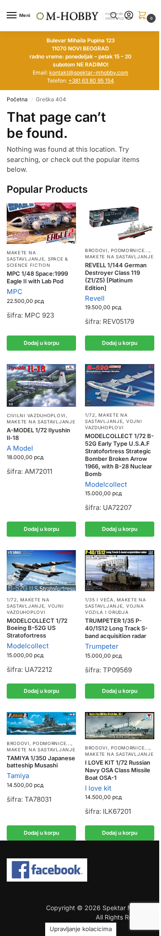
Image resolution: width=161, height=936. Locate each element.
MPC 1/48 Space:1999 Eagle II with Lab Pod (37, 277)
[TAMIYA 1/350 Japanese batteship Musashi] (41, 723)
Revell (95, 298)
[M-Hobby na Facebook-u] (80, 870)
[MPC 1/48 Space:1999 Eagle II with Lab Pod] (41, 223)
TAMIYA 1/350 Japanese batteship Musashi (41, 761)
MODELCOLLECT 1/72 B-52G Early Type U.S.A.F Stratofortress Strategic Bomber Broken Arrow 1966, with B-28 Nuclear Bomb (119, 454)
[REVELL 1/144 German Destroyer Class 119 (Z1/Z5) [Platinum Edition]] (119, 222)
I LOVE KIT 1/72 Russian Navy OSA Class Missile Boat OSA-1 (117, 770)
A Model (20, 448)
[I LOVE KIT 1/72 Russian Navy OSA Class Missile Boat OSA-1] (119, 725)
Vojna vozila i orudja (114, 609)
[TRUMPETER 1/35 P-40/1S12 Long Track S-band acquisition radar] (119, 570)
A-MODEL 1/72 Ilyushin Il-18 (38, 434)
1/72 (90, 415)
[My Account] (128, 16)
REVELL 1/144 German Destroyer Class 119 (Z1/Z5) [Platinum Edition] (116, 276)
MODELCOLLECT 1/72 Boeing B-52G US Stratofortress (37, 628)
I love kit (98, 788)
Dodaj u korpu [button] (41, 343)
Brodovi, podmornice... (117, 250)
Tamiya (18, 775)
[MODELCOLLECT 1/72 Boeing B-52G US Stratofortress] (41, 570)
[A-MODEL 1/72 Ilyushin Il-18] (41, 385)
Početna (17, 99)
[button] (144, 15)
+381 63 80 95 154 (91, 80)
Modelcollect (106, 484)
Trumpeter (102, 646)
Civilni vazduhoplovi (36, 415)
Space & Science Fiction (37, 262)
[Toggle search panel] (114, 15)
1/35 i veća (99, 599)
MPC (14, 291)
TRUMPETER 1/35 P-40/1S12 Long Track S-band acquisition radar (116, 628)
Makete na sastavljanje (25, 255)
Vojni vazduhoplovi (113, 424)
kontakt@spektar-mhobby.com (88, 72)
